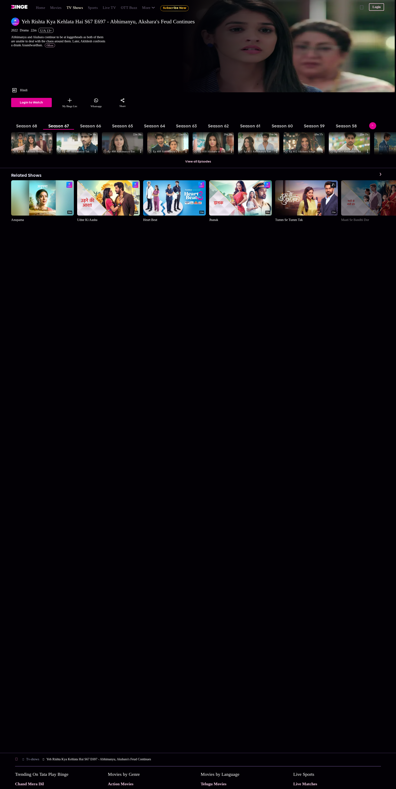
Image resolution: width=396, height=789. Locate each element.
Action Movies (120, 784)
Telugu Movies (213, 784)
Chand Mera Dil (29, 784)
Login (376, 7)
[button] (34, 144)
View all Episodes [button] (198, 161)
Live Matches (305, 784)
